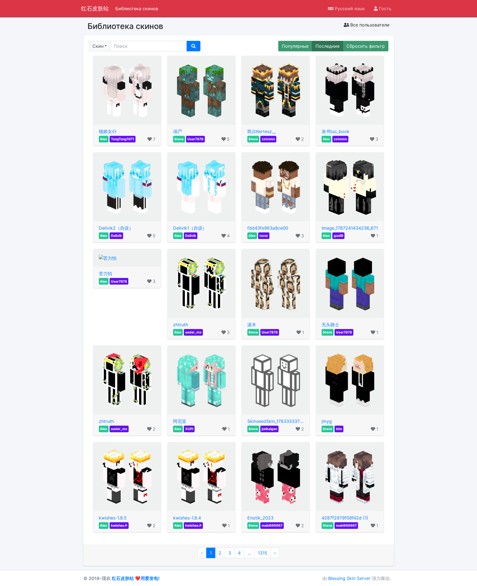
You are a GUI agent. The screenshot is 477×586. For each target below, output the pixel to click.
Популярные (295, 46)
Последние (328, 46)
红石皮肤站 (95, 7)
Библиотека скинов (136, 8)
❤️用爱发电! (147, 578)
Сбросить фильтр (365, 46)
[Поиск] (193, 46)
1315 (262, 553)
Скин (98, 46)
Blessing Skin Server (349, 578)
